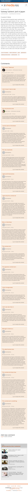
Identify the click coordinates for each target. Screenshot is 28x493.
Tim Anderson (9, 70)
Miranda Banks (5, 13)
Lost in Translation (4, 52)
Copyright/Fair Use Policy (14, 488)
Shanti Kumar (12, 464)
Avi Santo (8, 111)
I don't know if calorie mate (9, 89)
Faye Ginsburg (12, 469)
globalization (23, 52)
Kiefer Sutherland (13, 52)
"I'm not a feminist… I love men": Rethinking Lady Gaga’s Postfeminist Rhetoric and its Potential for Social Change (15, 474)
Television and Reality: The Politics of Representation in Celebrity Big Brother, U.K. (16, 462)
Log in (25, 1)
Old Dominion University (17, 70)
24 (18, 54)
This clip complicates (7, 150)
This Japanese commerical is (9, 267)
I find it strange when (7, 287)
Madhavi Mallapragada (14, 456)
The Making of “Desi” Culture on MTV (16, 455)
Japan (19, 52)
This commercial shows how (9, 372)
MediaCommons (16, 487)
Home (8, 486)
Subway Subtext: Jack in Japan (14, 449)
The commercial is (6, 246)
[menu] (2, 5)
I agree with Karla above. (8, 174)
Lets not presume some (8, 108)
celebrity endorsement (5, 54)
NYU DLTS (19, 490)
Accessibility (8, 490)
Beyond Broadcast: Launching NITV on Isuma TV (16, 467)
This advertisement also (8, 349)
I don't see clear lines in (8, 307)
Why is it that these (7, 222)
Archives (19, 486)
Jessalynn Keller (6, 476)
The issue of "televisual (8, 67)
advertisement (14, 54)
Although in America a (7, 328)
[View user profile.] (3, 70)
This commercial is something (9, 401)
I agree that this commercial (9, 195)
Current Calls (13, 486)
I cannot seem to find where (9, 125)
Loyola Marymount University (14, 13)
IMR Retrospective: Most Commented (11, 446)
